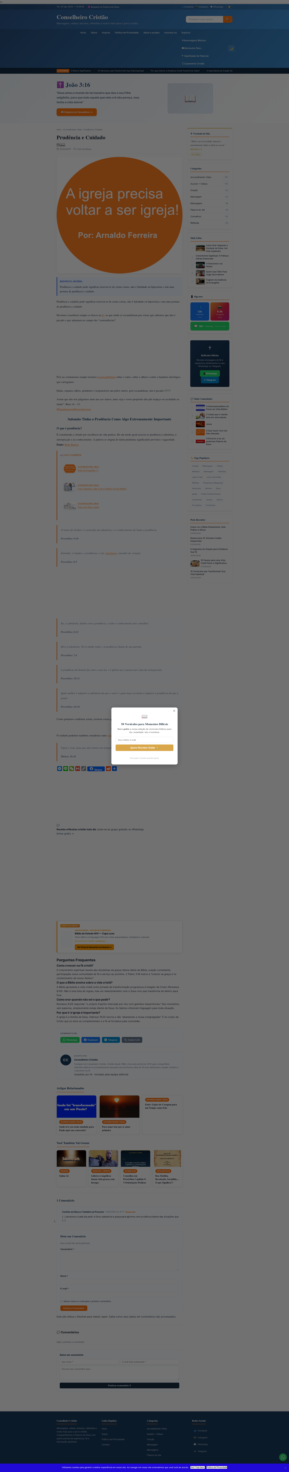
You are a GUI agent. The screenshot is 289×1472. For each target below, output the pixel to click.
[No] (285, 1467)
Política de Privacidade (217, 1467)
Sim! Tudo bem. (198, 1467)
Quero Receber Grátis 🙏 (144, 747)
